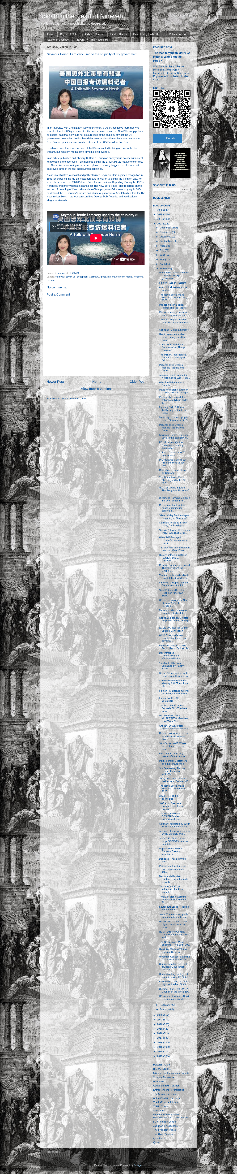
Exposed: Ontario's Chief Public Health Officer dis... (174, 647)
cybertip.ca (159, 1138)
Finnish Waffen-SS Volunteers (169, 699)
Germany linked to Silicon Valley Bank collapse (173, 524)
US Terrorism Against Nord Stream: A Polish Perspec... (173, 603)
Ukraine (51, 280)
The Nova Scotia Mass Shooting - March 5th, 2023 (172, 789)
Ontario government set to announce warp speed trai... (173, 736)
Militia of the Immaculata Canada (171, 1073)
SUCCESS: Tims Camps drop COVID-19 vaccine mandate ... (173, 841)
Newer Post (55, 381)
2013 (160, 1056)
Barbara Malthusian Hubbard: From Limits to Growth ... (173, 879)
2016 (160, 1042)
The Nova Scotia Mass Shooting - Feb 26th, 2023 (175, 943)
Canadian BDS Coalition (166, 1085)
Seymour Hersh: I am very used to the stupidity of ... (174, 436)
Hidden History (118, 34)
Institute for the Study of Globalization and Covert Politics (171, 1116)
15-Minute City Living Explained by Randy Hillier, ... (171, 666)
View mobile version (96, 389)
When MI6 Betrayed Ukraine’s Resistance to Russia (173, 540)
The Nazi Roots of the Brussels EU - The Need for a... (173, 708)
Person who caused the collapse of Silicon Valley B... (173, 400)
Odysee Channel (94, 34)
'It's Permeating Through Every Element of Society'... (172, 771)
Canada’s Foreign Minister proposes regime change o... (174, 621)
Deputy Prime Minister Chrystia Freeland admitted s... (171, 851)
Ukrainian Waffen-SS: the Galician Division (173, 950)
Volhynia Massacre (163, 1077)
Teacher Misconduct (57, 39)
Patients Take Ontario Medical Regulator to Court (171, 368)
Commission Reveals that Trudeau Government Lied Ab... (173, 967)
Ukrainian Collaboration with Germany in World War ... (174, 958)
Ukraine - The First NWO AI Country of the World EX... (174, 990)
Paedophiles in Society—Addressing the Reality (172, 306)
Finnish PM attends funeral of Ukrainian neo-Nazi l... (174, 692)
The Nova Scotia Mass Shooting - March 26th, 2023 (173, 297)
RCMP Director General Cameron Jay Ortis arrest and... (174, 934)
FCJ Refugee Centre (164, 1121)
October (164, 236)
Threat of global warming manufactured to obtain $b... (173, 899)
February (165, 1005)
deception (82, 276)
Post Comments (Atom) (74, 398)
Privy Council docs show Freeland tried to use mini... (172, 463)
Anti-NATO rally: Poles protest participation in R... (175, 727)
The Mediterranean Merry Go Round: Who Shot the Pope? (172, 56)
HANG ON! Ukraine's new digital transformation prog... (173, 924)
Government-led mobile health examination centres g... (172, 508)
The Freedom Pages (164, 1130)
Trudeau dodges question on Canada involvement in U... (174, 322)
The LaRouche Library (165, 1102)
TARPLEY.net (160, 1106)
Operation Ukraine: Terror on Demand (173, 471)
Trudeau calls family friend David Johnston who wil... (174, 576)
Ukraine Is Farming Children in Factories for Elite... (174, 499)
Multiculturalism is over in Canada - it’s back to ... (173, 611)
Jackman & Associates (165, 1126)
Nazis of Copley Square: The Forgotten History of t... (174, 490)
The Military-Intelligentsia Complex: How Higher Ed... (173, 357)
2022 (160, 1015)
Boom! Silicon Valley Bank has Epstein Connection (173, 674)
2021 (160, 1019)
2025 (160, 214)
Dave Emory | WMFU (145, 34)
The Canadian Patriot (165, 1094)
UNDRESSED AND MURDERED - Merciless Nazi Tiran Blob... (173, 718)
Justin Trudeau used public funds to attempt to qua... (174, 915)
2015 (160, 1047)
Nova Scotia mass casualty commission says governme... (174, 275)
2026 (160, 210)
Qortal (156, 1142)
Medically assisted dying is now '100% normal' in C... (174, 419)
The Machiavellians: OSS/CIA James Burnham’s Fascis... (171, 816)
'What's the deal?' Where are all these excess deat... (173, 746)
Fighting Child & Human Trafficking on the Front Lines (173, 410)
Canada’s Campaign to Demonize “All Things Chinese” (172, 347)
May (162, 259)
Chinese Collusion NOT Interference (172, 454)
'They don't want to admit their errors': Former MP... (174, 780)
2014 (160, 1051)
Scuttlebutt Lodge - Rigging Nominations (174, 908)
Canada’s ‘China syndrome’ (174, 329)
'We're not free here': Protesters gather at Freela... (171, 806)
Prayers (79, 39)
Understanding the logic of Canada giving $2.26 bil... (174, 975)
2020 (160, 1024)
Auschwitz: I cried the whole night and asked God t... (174, 983)
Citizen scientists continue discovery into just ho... (173, 313)
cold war (59, 276)
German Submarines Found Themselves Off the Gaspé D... (174, 568)
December (166, 227)
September (166, 241)
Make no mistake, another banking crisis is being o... (174, 391)
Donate (170, 138)
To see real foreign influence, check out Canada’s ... (171, 889)
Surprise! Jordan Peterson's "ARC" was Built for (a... (174, 531)
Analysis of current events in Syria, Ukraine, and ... (174, 832)
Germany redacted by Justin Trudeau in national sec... (174, 825)
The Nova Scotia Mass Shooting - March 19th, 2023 (173, 480)
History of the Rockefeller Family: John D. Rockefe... (173, 558)
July (162, 250)
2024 (160, 219)
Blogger (138, 1165)
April (162, 264)
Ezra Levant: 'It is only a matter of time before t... (173, 755)
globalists (105, 276)
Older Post (137, 381)
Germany (94, 276)
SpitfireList (159, 1110)
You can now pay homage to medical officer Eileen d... (174, 549)
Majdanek (158, 1081)
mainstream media (122, 276)
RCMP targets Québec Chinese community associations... (171, 445)
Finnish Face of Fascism (172, 282)
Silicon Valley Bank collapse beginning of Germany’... (174, 516)
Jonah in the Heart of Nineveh (81, 16)
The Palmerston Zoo (175, 34)
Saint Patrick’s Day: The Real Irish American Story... (172, 593)
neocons (138, 276)
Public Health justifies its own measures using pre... (172, 869)
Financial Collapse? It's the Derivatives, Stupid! (174, 584)
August (164, 246)
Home (50, 34)
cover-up (70, 276)
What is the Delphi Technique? (169, 797)
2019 (160, 1029)
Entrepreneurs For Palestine (168, 1090)
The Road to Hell (100, 39)
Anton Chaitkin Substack (166, 1098)
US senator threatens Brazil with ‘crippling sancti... (174, 997)
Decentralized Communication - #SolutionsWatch (169, 656)
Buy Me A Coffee (69, 34)
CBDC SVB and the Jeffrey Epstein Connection (173, 629)
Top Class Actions (163, 1134)
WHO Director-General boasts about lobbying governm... (172, 638)
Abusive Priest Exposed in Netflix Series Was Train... (174, 376)
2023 (160, 223)
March (163, 268)
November (166, 232)
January (164, 1009)
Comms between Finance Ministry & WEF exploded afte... (174, 683)
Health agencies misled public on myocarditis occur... (172, 337)
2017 (160, 1038)
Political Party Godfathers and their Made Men (173, 762)
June (163, 255)
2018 (160, 1033)
